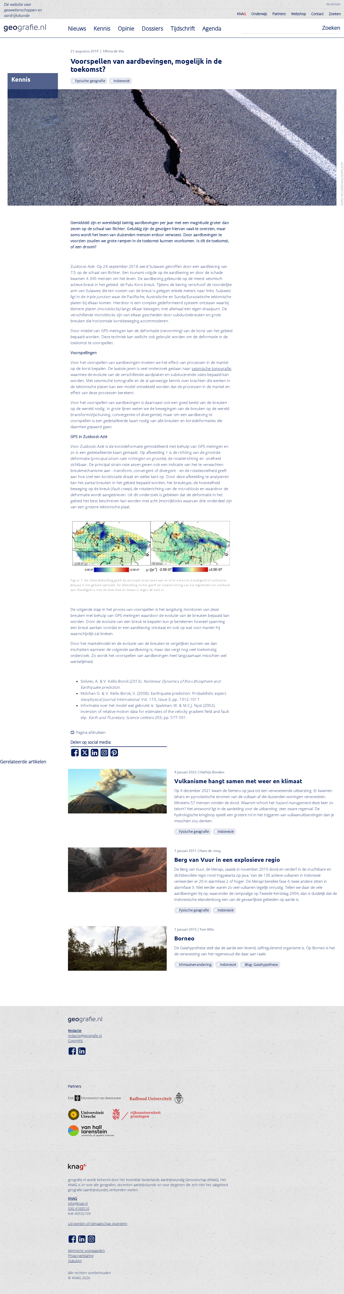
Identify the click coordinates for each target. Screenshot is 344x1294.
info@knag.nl (78, 1203)
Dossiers (152, 28)
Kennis (102, 28)
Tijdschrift (183, 28)
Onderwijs (259, 13)
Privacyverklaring (80, 1255)
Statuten (75, 1260)
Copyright (75, 1040)
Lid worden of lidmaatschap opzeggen (97, 1223)
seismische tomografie (211, 368)
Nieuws (77, 28)
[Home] (25, 27)
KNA (241, 13)
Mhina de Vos (113, 51)
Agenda (211, 28)
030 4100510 (78, 1208)
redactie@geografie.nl (85, 1035)
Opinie (126, 28)
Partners (279, 13)
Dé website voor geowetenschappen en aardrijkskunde (23, 10)
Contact (317, 13)
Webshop (298, 13)
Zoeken (335, 13)
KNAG (72, 1198)
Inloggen (333, 4)
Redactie (75, 1030)
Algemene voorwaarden (86, 1250)
